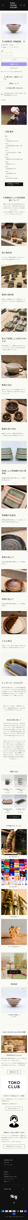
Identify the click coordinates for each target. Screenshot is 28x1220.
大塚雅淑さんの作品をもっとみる (13, 184)
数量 (2, 51)
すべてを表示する (14, 817)
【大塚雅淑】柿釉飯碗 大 (14, 1014)
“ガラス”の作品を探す (13, 946)
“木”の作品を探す (13, 916)
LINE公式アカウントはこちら (14, 1146)
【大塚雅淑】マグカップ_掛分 (7, 790)
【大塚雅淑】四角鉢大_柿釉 (7, 810)
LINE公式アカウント (13, 708)
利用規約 (6, 1172)
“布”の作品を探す (13, 886)
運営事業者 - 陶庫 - (8, 1160)
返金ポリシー (7, 1181)
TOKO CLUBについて (14, 1108)
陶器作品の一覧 (14, 1072)
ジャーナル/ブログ (8, 1164)
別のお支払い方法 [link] (14, 68)
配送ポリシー (7, 1174)
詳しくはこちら (14, 972)
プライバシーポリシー (9, 1179)
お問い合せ (6, 1162)
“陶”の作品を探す (13, 856)
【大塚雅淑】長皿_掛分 (20, 810)
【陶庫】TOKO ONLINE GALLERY (15, 1216)
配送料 (4, 47)
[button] (3, 5)
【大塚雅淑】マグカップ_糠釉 (20, 790)
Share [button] (4, 100)
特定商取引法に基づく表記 (10, 1176)
